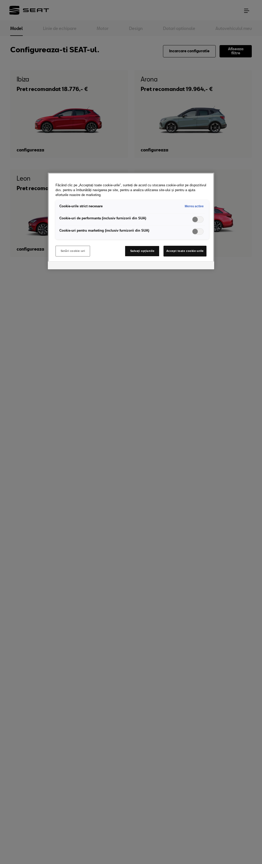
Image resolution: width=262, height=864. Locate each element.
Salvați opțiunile (142, 250)
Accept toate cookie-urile (185, 250)
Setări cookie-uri (73, 250)
